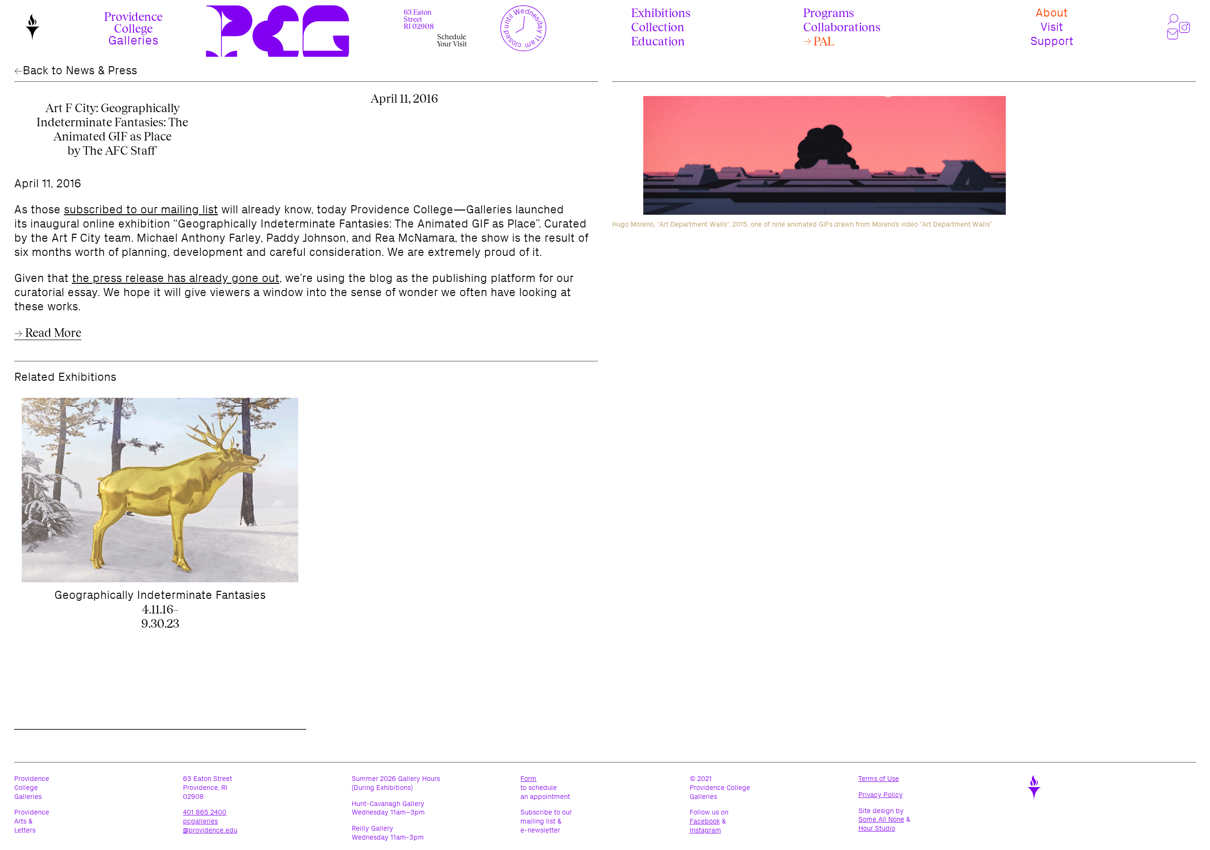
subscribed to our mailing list (141, 209)
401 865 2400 (204, 812)
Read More (52, 332)
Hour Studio (876, 828)
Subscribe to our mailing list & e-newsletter (546, 821)
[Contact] (1173, 34)
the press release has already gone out (175, 278)
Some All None (881, 819)
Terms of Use (891, 778)
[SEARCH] (1173, 20)
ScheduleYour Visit (452, 40)
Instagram (705, 830)
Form (528, 778)
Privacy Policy (893, 794)
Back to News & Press (80, 70)
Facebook (705, 821)
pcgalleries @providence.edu (210, 825)
